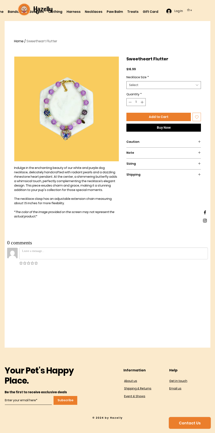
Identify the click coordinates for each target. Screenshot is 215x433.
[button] (190, 9)
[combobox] (163, 85)
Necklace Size (137, 77)
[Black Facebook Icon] (204, 212)
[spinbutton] (136, 102)
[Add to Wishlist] (197, 117)
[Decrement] (129, 102)
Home (19, 41)
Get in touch (178, 381)
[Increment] (142, 102)
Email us (175, 388)
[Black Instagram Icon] (204, 220)
